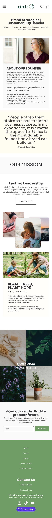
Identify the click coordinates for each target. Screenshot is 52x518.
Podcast (26, 453)
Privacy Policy (26, 463)
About (26, 448)
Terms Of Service (26, 469)
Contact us (26, 201)
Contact (26, 458)
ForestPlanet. (25, 302)
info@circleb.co (26, 485)
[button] (4, 6)
